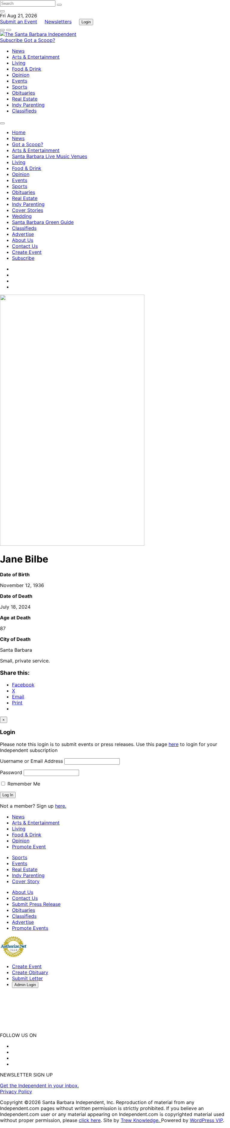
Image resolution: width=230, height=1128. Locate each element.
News (18, 51)
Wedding (22, 216)
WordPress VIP (206, 1120)
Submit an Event (18, 22)
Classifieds (24, 111)
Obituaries (23, 93)
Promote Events (30, 928)
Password (11, 772)
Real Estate (24, 99)
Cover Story (26, 881)
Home (18, 132)
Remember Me (23, 784)
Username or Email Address (31, 761)
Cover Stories (27, 210)
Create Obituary (30, 972)
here (173, 744)
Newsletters (58, 22)
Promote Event (29, 847)
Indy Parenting (28, 105)
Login (86, 22)
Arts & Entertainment (36, 57)
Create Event (27, 252)
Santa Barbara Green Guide (43, 222)
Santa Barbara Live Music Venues (49, 156)
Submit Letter (27, 978)
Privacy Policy (16, 1091)
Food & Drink (26, 69)
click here (90, 1120)
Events (19, 81)
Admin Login (25, 985)
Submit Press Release (36, 904)
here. (60, 806)
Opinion (20, 75)
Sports (19, 87)
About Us (22, 240)
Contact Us (25, 246)
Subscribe (12, 40)
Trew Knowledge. (141, 1120)
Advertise (23, 234)
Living (18, 63)
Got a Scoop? (39, 40)
